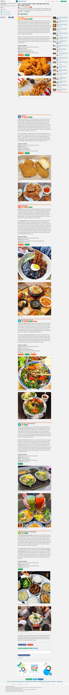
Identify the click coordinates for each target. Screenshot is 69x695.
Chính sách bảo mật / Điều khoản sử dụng (12, 691)
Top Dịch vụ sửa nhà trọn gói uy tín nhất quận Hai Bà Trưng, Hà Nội (62, 45)
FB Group (42, 684)
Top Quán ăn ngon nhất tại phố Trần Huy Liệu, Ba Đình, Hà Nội (62, 21)
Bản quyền (26, 684)
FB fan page (48, 684)
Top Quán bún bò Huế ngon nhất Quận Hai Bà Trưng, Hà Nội (62, 89)
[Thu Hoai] (57, 18)
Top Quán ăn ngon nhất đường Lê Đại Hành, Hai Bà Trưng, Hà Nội (62, 17)
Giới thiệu (7, 684)
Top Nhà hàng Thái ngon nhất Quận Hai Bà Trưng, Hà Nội (62, 66)
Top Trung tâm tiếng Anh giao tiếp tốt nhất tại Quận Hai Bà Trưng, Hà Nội (62, 41)
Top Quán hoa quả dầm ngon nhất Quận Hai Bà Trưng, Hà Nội (62, 70)
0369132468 (11, 688)
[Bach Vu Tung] (57, 67)
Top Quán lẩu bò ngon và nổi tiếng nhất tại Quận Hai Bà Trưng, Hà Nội (62, 85)
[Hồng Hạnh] (57, 55)
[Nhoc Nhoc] (57, 75)
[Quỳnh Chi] (57, 87)
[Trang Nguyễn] (18, 7)
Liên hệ (62, 684)
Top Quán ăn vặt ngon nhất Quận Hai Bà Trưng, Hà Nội (61, 78)
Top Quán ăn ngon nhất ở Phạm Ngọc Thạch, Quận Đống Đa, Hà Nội (62, 49)
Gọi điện (31, 117)
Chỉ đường (26, 117)
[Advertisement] (34, 106)
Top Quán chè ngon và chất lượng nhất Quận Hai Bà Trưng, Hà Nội (62, 62)
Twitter (11, 17)
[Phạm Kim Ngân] (57, 71)
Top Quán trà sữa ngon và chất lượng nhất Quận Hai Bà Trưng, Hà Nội (62, 54)
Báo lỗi (31, 7)
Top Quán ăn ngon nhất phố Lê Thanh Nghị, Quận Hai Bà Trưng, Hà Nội (62, 74)
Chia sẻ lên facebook (22, 644)
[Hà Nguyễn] (57, 43)
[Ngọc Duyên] (57, 51)
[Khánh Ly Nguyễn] (57, 64)
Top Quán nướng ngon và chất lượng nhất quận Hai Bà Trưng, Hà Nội (62, 58)
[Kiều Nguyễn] (57, 79)
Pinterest (13, 17)
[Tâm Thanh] (57, 26)
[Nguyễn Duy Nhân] (57, 46)
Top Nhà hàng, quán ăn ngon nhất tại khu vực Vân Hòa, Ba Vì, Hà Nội (62, 29)
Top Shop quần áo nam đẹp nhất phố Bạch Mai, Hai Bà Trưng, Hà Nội (62, 33)
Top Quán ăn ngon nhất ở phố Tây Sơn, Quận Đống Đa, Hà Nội (62, 37)
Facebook (9, 17)
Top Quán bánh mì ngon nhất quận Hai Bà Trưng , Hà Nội (62, 81)
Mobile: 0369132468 (14, 684)
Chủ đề (58, 684)
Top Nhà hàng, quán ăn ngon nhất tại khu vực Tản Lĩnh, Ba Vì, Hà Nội (62, 25)
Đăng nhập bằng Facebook (25, 655)
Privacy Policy (22, 691)
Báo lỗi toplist (30, 644)
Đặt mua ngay (35, 321)
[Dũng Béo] (57, 35)
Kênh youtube (53, 684)
